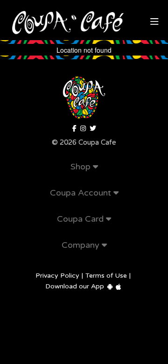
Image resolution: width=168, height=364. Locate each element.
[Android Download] (110, 286)
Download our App (74, 286)
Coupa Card (81, 219)
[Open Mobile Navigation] (154, 22)
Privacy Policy (57, 276)
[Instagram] (83, 129)
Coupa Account (81, 193)
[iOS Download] (118, 286)
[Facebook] (74, 129)
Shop (81, 166)
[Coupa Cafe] (93, 129)
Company (82, 245)
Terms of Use (106, 276)
